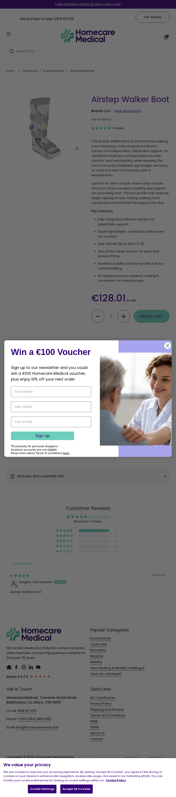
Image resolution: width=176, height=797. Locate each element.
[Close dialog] (167, 345)
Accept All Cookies (76, 789)
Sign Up (42, 435)
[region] (88, 777)
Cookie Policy (116, 780)
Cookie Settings (42, 789)
